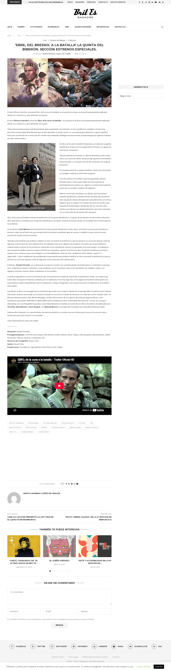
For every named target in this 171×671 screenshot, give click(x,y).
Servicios (91, 2)
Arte (9, 27)
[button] (24, 2)
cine (91, 423)
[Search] (162, 27)
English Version (117, 2)
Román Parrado (27, 432)
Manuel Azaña (75, 427)
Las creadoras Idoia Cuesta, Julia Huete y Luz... (51, 3)
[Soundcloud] (159, 2)
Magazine (79, 2)
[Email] (156, 2)
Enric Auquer (31, 427)
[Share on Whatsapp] (74, 483)
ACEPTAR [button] (158, 666)
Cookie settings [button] (143, 666)
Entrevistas (103, 27)
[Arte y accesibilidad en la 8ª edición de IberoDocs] (95, 546)
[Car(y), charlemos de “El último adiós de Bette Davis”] (23, 546)
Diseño (21, 27)
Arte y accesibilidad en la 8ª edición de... (95, 561)
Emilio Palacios (15, 427)
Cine (67, 27)
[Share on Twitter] (69, 483)
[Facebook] (139, 2)
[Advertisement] (59, 457)
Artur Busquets (67, 423)
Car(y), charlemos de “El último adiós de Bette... (24, 561)
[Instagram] (146, 2)
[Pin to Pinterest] (72, 483)
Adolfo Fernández (16, 423)
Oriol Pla (13, 432)
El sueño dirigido (59, 560)
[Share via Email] (77, 483)
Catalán (82, 423)
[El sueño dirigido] (59, 546)
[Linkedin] (152, 2)
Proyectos (120, 27)
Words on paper (83, 27)
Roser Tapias (44, 432)
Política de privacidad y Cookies (95, 657)
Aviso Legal (73, 657)
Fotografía (36, 27)
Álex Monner (33, 423)
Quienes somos (58, 657)
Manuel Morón (91, 427)
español (44, 427)
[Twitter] (142, 2)
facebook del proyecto (96, 279)
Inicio (70, 2)
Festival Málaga (58, 427)
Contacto (103, 2)
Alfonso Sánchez (50, 423)
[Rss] (163, 2)
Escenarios (53, 27)
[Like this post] (63, 483)
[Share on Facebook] (66, 483)
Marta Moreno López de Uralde (56, 53)
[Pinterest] (149, 2)
